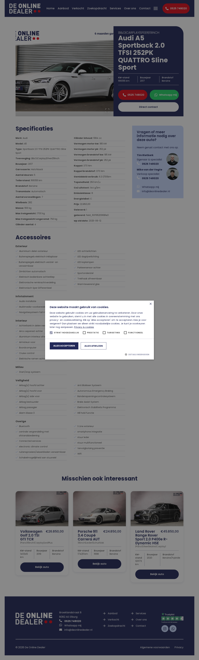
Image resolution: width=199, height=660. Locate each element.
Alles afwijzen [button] (93, 345)
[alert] (99, 330)
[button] (99, 354)
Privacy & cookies (84, 327)
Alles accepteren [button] (64, 345)
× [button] (150, 304)
